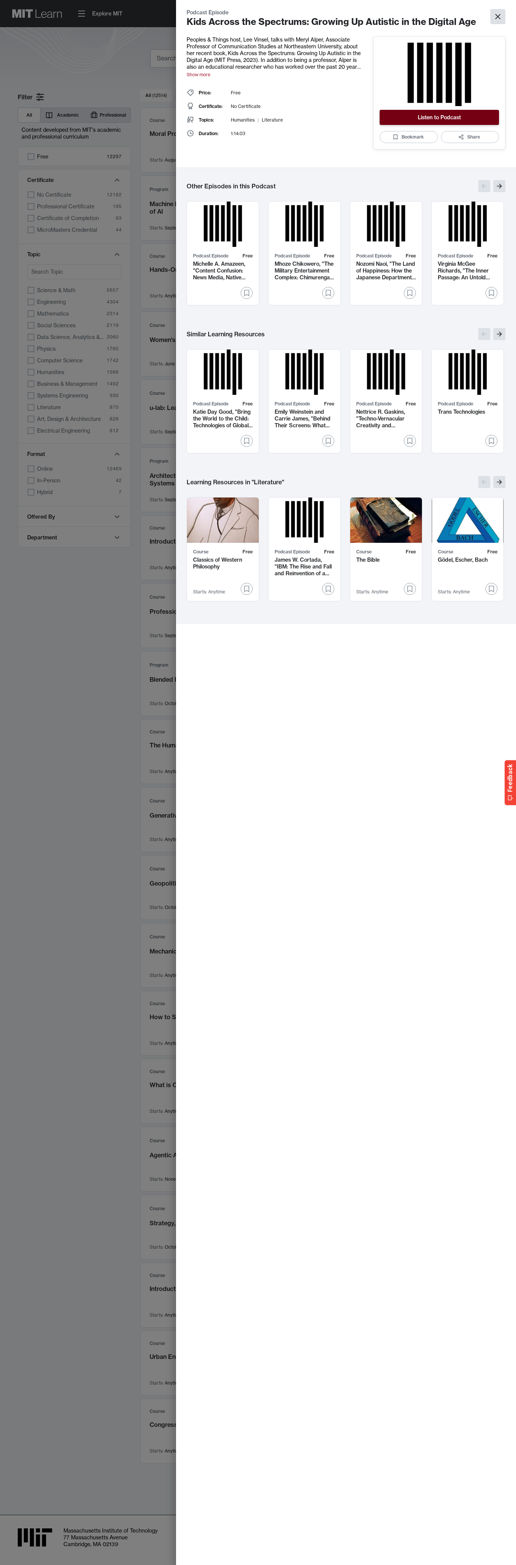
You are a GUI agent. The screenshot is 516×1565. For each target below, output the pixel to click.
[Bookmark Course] (247, 589)
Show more (198, 74)
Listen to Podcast (439, 117)
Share (473, 137)
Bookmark (413, 137)
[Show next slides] (499, 186)
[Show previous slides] (484, 186)
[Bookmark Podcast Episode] (247, 293)
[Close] (497, 16)
